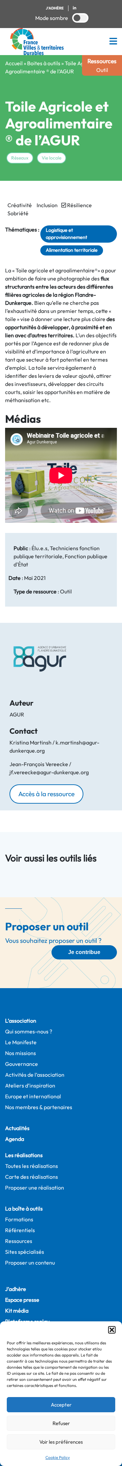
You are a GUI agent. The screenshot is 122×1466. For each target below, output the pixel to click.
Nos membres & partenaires (38, 1107)
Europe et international (33, 1096)
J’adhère (15, 1289)
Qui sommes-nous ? (28, 1031)
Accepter (61, 1404)
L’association (20, 1020)
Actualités (17, 1128)
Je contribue (84, 952)
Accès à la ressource (46, 794)
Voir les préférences (61, 1442)
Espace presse (22, 1299)
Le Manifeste (21, 1042)
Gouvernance (21, 1063)
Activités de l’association (34, 1074)
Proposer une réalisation (34, 1187)
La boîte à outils (24, 1208)
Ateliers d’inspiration (30, 1085)
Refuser (61, 1423)
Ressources (18, 1241)
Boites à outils (43, 63)
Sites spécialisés (24, 1251)
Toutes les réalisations (31, 1166)
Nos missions (20, 1053)
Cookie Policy (57, 1457)
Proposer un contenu (30, 1262)
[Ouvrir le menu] (113, 41)
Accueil (14, 63)
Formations (19, 1219)
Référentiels (20, 1230)
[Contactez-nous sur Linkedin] (74, 8)
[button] (111, 1329)
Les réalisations (24, 1155)
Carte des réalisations (31, 1176)
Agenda (14, 1138)
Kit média (16, 1310)
